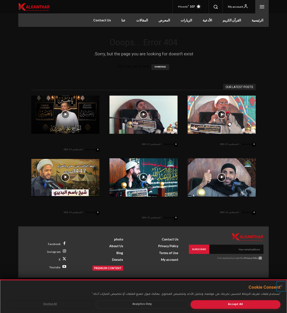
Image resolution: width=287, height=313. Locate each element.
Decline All (50, 304)
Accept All (235, 304)
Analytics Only (142, 304)
